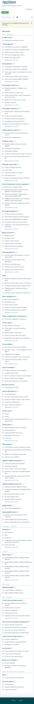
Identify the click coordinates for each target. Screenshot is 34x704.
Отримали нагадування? (11, 610)
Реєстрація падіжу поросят (12, 497)
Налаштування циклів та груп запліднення (16, 69)
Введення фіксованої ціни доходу (14, 246)
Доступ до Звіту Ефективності (13, 264)
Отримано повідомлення (11, 639)
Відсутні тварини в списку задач (13, 332)
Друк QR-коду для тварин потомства (15, 494)
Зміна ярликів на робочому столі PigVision (16, 47)
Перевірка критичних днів (11, 373)
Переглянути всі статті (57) (11, 60)
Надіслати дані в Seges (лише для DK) (15, 454)
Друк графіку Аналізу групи (12, 435)
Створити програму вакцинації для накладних (17, 178)
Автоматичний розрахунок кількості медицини (17, 216)
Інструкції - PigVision (9, 526)
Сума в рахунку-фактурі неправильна (15, 630)
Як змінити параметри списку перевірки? (16, 370)
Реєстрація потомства (11, 85)
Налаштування (8, 64)
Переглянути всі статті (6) (11, 207)
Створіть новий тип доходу (12, 241)
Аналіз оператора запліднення (13, 405)
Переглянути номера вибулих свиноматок (16, 307)
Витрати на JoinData (10, 660)
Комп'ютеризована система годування (16, 184)
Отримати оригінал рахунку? (12, 608)
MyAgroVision (7, 505)
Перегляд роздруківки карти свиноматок (15, 310)
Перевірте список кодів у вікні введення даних (17, 49)
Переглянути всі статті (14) (11, 502)
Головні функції (9, 44)
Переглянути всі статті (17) (11, 340)
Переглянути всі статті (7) (11, 312)
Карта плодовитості (9, 296)
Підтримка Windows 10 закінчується (14, 687)
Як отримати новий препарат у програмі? (16, 222)
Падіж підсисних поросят (11, 130)
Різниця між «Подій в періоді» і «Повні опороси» (17, 399)
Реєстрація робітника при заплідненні (15, 118)
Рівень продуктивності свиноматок (15, 316)
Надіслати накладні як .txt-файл (13, 172)
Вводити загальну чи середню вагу (14, 92)
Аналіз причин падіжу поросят (13, 137)
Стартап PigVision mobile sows (13, 590)
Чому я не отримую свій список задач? (15, 335)
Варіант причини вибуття (11, 305)
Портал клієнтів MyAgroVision (13, 508)
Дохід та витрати (8, 233)
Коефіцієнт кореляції (10, 102)
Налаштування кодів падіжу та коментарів (16, 66)
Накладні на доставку (10, 164)
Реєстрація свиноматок (11, 109)
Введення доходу (9, 235)
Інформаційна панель (10, 512)
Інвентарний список (10, 175)
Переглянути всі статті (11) (11, 180)
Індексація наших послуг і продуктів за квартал (17, 615)
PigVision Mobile (8, 587)
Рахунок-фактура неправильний (13, 625)
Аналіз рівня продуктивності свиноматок (15, 319)
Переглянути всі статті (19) (11, 547)
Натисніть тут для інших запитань (14, 656)
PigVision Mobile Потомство (13, 484)
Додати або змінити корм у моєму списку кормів (18, 283)
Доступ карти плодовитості (12, 299)
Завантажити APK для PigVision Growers (16, 487)
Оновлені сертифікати (11, 689)
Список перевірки (9, 367)
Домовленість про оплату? (12, 644)
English (5, 25)
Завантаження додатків (11, 466)
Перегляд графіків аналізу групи (13, 433)
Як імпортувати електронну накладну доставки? (18, 447)
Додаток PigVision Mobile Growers (14, 593)
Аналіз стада (7, 411)
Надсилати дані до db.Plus (12, 457)
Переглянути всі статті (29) (11, 161)
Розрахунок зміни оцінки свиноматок (14, 267)
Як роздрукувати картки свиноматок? (15, 121)
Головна (13, 700)
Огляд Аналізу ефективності (12, 402)
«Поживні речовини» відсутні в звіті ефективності (18, 293)
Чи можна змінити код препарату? (14, 214)
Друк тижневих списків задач (12, 325)
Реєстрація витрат (9, 238)
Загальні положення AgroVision (13, 672)
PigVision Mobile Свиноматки (13, 461)
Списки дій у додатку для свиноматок (15, 463)
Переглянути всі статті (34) (11, 272)
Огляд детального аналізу (12, 387)
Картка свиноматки (10, 545)
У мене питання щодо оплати (13, 636)
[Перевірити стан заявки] (17, 17)
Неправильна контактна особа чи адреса (16, 627)
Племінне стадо (8, 141)
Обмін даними (8, 444)
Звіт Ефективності (9, 252)
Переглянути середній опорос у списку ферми (17, 357)
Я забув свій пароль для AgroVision (14, 678)
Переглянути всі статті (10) (11, 229)
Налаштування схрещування (12, 148)
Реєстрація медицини (10, 211)
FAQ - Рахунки (7, 597)
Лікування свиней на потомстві (13, 499)
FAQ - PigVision (7, 34)
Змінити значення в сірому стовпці (14, 52)
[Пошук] (14, 17)
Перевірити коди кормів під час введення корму (17, 285)
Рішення (20, 700)
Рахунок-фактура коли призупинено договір (17, 651)
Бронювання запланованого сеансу (14, 40)
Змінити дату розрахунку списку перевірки (16, 381)
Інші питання (7, 648)
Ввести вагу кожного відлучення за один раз (16, 124)
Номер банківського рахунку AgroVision (15, 642)
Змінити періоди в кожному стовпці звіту (15, 427)
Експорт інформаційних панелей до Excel (16, 519)
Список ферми (8, 344)
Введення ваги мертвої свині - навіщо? (15, 100)
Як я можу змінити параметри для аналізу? (16, 397)
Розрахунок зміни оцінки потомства (14, 269)
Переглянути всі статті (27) (11, 105)
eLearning (5, 584)
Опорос (7, 416)
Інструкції (6, 529)
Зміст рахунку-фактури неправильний (16, 622)
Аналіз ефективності (10, 391)
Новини (4, 551)
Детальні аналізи (8, 385)
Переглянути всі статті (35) (11, 480)
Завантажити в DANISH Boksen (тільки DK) (16, 219)
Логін (4, 675)
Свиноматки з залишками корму (13, 187)
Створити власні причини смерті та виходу (16, 76)
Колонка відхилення (10, 430)
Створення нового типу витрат (13, 243)
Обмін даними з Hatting (11, 151)
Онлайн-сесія (7, 37)
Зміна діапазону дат (10, 302)
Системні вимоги (9, 681)
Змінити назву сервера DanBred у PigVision (16, 79)
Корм (5, 276)
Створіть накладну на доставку (13, 167)
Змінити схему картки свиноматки (14, 116)
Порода (7, 414)
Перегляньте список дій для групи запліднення (17, 338)
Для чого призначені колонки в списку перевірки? (18, 376)
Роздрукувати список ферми (12, 354)
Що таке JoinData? (10, 663)
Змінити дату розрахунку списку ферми (15, 347)
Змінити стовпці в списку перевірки (14, 378)
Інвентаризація (9, 532)
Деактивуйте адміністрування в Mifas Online (17, 633)
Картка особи (8, 170)
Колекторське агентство (11, 613)
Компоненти (8, 538)
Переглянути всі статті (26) (11, 81)
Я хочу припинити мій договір (13, 654)
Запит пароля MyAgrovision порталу (15, 55)
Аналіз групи (7, 425)
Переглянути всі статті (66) (11, 126)
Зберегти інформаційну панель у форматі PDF (17, 522)
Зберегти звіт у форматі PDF (12, 57)
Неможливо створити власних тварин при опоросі (18, 154)
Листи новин (7, 555)
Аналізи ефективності (10, 394)
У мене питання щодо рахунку (13, 600)
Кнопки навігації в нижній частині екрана (15, 469)
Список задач (8, 323)
